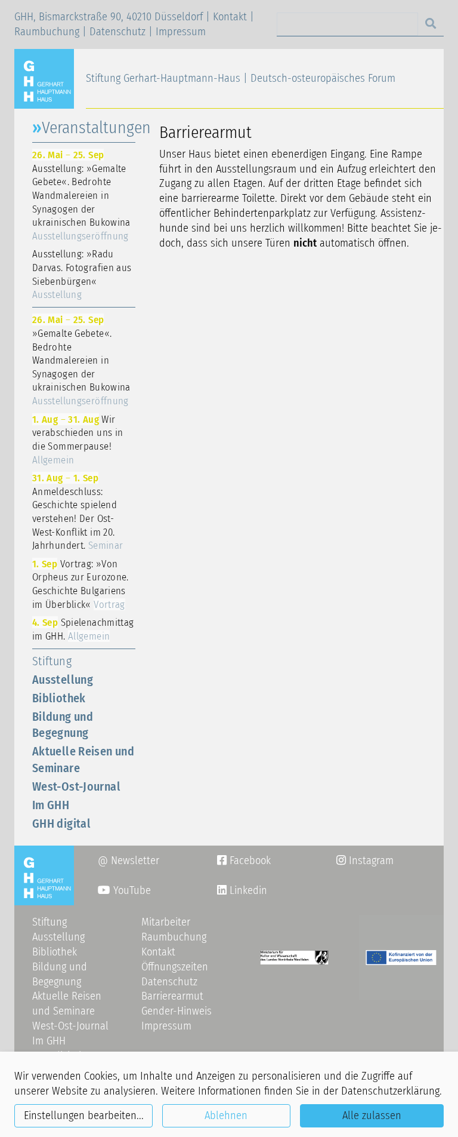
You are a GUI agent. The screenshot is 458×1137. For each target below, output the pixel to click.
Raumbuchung (46, 31)
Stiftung (52, 661)
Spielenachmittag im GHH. (83, 629)
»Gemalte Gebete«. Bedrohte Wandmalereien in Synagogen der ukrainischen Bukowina (81, 360)
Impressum (181, 31)
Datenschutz (117, 31)
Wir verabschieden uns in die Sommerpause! (77, 439)
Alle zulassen (371, 1115)
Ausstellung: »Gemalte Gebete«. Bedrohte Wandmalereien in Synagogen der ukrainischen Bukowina (81, 195)
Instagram (365, 860)
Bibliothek (59, 698)
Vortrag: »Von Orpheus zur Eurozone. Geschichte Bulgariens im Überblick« (80, 584)
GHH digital (61, 823)
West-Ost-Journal (76, 786)
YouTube (130, 890)
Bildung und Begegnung (62, 724)
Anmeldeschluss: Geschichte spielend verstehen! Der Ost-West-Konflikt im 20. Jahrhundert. (77, 511)
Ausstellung (62, 679)
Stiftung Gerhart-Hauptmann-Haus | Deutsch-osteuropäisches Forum (240, 78)
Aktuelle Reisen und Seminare (83, 759)
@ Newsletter (128, 860)
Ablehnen (226, 1115)
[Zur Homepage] (48, 78)
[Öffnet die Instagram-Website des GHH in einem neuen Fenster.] (222, 890)
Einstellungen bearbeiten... (84, 1115)
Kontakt (230, 16)
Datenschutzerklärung (390, 1091)
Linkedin (247, 890)
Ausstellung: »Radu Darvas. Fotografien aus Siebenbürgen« (81, 274)
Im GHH (50, 805)
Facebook (244, 860)
